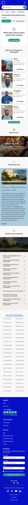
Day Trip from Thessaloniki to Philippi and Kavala (8, 383)
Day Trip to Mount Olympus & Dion (8, 345)
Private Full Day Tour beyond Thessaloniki (21, 356)
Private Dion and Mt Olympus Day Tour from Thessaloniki (8, 337)
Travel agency (6, 422)
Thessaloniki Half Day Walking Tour (21, 337)
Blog (4, 433)
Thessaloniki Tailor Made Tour (8, 326)
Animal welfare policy (8, 441)
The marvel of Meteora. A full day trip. (21, 383)
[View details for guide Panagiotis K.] (14, 96)
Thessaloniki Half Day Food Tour (8, 349)
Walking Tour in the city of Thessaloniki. (21, 326)
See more (4, 223)
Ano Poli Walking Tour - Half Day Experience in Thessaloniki (8, 387)
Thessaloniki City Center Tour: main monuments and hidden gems (8, 353)
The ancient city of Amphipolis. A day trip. (8, 372)
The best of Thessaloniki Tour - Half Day (8, 341)
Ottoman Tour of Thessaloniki (21, 353)
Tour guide (5, 425)
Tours (7, 11)
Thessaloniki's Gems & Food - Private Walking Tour (21, 360)
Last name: (5, 460)
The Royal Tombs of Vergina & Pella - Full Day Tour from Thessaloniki (21, 379)
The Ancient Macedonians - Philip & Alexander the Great (21, 341)
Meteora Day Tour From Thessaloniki (21, 368)
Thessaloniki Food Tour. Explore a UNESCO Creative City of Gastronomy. (8, 356)
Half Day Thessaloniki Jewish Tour (8, 322)
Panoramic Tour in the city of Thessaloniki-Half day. (21, 330)
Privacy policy (14, 497)
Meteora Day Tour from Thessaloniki (8, 330)
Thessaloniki (21, 11)
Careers (5, 444)
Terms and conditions (14, 494)
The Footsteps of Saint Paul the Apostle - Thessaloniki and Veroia (8, 318)
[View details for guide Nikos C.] (14, 112)
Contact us (5, 406)
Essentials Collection (8, 438)
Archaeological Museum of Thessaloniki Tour (8, 360)
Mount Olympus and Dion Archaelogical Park (8, 368)
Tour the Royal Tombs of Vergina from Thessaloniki (8, 391)
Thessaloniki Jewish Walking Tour (21, 387)
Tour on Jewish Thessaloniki (21, 372)
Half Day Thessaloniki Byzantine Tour (8, 375)
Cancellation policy (14, 500)
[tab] (14, 314)
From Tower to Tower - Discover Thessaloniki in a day (21, 318)
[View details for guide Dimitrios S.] (14, 80)
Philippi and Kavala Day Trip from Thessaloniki (8, 379)
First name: (5, 455)
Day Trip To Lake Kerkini (21, 391)
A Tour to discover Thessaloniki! (21, 345)
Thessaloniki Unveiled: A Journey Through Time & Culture (21, 349)
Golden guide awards (8, 435)
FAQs (4, 403)
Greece (13, 11)
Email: (4, 466)
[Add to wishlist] (3, 59)
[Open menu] (25, 3)
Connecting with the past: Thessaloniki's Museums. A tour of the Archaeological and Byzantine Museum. (21, 375)
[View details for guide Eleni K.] (14, 64)
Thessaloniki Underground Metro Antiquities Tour (8, 364)
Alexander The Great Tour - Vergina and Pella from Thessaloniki (21, 322)
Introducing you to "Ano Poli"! (21, 364)
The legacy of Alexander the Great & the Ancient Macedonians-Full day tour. (21, 334)
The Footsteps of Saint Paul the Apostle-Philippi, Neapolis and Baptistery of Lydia (8, 334)
